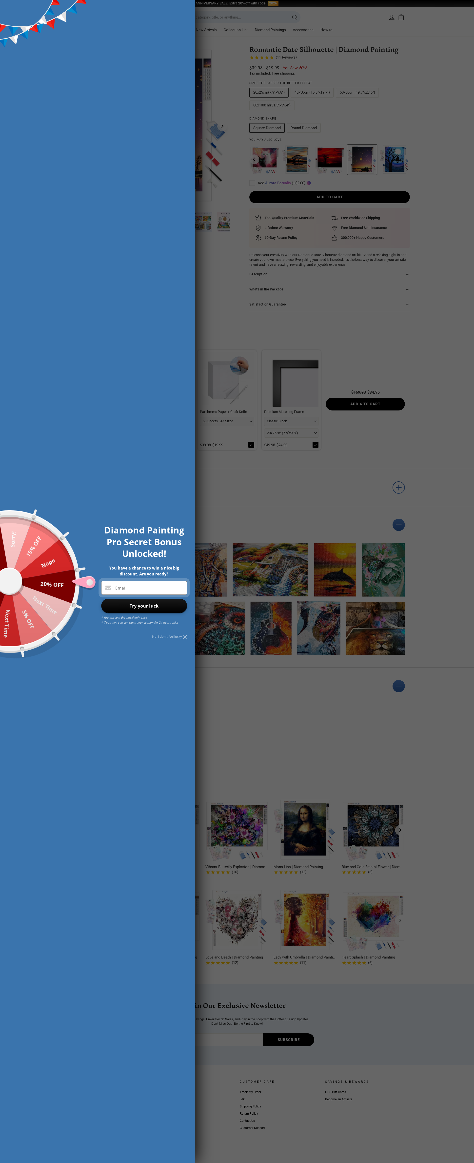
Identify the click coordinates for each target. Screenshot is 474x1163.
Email (121, 588)
